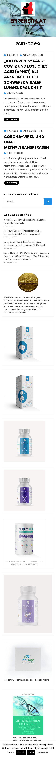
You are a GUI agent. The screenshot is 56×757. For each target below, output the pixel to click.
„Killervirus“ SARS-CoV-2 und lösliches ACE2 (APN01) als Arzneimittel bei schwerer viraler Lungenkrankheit (26, 74)
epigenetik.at (28, 20)
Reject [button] (31, 753)
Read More (43, 752)
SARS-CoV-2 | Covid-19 (33, 55)
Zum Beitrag (11, 119)
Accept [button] (21, 753)
